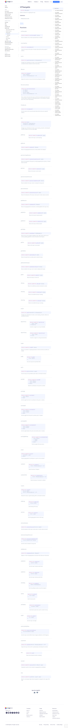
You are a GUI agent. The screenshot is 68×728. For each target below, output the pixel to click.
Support (53, 716)
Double (28, 92)
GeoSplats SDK (7, 26)
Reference (8, 33)
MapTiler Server (7, 54)
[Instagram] (14, 712)
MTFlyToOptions (31, 124)
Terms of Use (52, 724)
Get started (7, 11)
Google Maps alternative (43, 713)
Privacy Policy (46, 724)
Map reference (7, 50)
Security (40, 724)
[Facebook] (12, 712)
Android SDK (8, 32)
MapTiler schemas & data (9, 49)
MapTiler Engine (7, 56)
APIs (5, 23)
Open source (54, 715)
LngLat (43, 168)
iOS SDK (7, 36)
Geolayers (41, 715)
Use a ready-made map (9, 12)
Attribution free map (55, 713)
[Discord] (18, 712)
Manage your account (8, 18)
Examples (8, 35)
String (33, 335)
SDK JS (6, 25)
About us (28, 710)
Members (21, 23)
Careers (28, 712)
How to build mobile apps (10, 29)
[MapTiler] (9, 2)
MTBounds (27, 74)
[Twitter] (6, 712)
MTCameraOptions (38, 60)
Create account (56, 1)
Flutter (7, 39)
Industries (41, 710)
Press (27, 713)
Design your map (8, 14)
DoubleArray (33, 324)
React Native (8, 38)
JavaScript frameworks (8, 42)
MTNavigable (27, 10)
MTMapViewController (25, 18)
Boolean (38, 35)
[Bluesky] (8, 712)
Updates (6, 7)
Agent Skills (8, 41)
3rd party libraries (8, 44)
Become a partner (30, 715)
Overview (6, 22)
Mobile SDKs (7, 28)
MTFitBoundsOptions (30, 75)
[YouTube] (16, 712)
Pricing (41, 1)
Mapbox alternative (42, 712)
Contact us (28, 716)
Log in (61, 1)
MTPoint (26, 91)
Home (6, 5)
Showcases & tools (55, 712)
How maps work (7, 47)
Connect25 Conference (56, 718)
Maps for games (42, 716)
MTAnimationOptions (37, 465)
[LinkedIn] (10, 712)
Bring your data (7, 15)
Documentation (55, 710)
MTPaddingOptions (38, 233)
